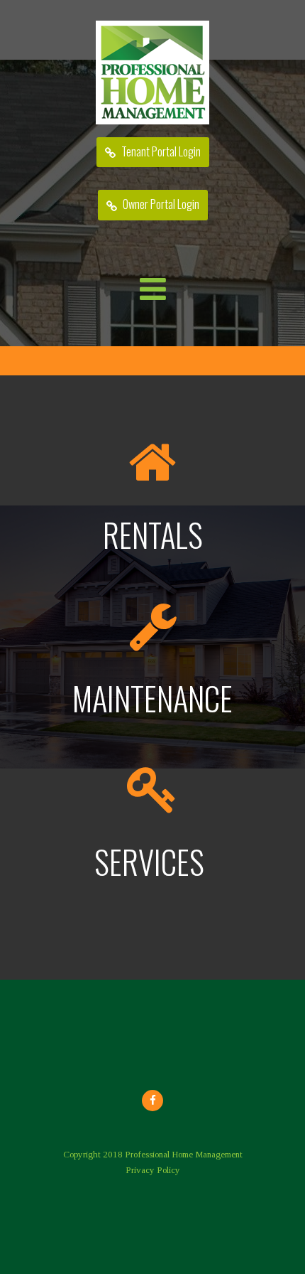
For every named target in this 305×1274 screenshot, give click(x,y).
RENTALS (153, 534)
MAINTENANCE (152, 698)
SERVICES (152, 861)
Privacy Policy (153, 1170)
